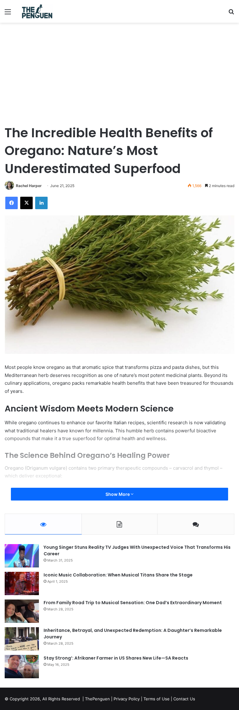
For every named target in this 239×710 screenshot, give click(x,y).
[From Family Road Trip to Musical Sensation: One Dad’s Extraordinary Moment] (22, 611)
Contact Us (184, 698)
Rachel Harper (29, 185)
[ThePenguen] (38, 11)
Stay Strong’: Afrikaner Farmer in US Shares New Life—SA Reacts (116, 658)
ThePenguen (97, 698)
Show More (118, 494)
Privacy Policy (127, 698)
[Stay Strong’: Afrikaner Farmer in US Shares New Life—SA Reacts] (22, 666)
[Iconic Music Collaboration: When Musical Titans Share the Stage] (22, 583)
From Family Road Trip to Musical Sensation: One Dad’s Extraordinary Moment (133, 603)
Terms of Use (156, 698)
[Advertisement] (119, 75)
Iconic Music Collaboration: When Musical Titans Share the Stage (118, 575)
